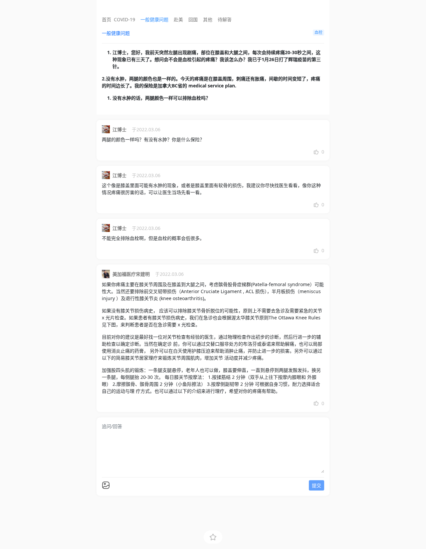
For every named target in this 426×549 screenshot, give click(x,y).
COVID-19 (124, 19)
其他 (207, 19)
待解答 (225, 19)
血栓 (318, 32)
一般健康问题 (154, 19)
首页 (106, 19)
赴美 (178, 19)
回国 (193, 19)
